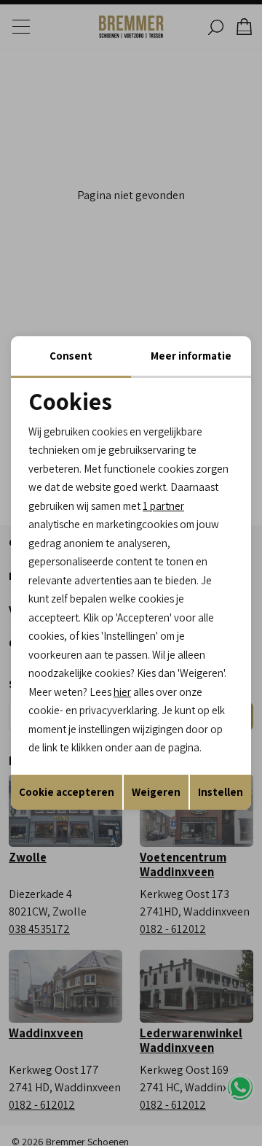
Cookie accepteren (66, 792)
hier (122, 692)
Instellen (220, 792)
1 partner (163, 506)
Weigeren (156, 792)
